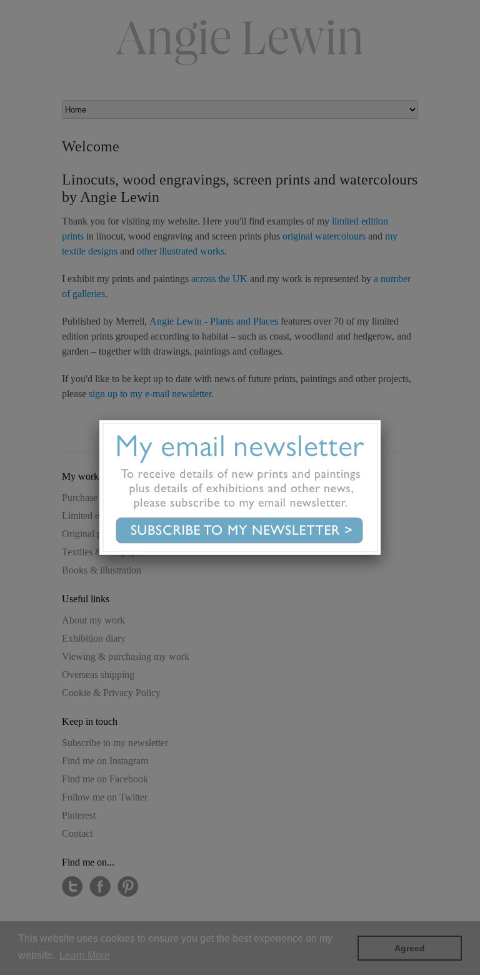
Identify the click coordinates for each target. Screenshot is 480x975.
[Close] (380, 420)
